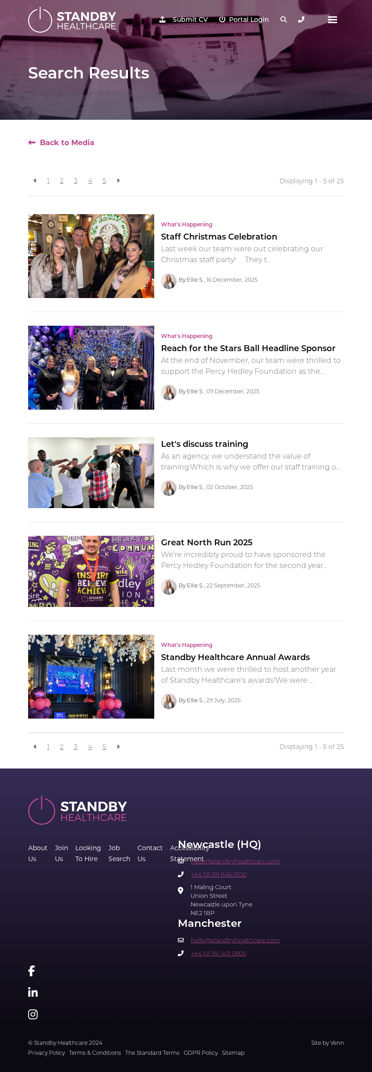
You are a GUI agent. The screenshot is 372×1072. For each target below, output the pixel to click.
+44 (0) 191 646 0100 (218, 875)
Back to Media (67, 143)
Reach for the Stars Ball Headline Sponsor (248, 349)
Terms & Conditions (95, 1053)
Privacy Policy (46, 1053)
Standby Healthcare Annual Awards (235, 658)
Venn (337, 1043)
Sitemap (233, 1053)
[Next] (118, 181)
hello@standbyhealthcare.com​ (235, 862)
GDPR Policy (201, 1053)
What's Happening (186, 225)
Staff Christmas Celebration (219, 238)
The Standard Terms (152, 1053)
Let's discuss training (204, 445)
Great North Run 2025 (207, 543)
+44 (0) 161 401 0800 (218, 954)
